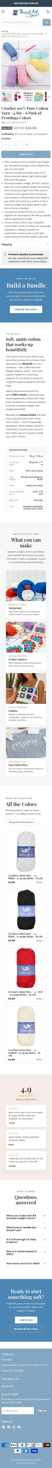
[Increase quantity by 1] (26, 145)
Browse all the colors (26, 1328)
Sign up (42, 1410)
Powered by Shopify (26, 1463)
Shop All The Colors (26, 309)
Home (4, 31)
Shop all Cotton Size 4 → (22, 822)
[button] (7, 97)
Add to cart (26, 1320)
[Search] (47, 22)
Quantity (6, 139)
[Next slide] (49, 96)
